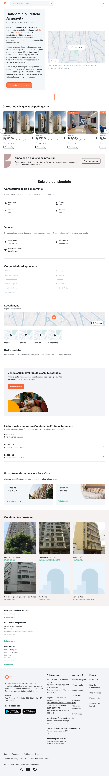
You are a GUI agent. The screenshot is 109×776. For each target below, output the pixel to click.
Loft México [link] (77, 714)
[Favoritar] (32, 138)
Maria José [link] (8, 629)
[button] (54, 319)
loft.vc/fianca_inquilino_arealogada (61, 703)
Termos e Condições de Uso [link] (15, 758)
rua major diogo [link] (9, 634)
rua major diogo (88, 65)
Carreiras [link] (76, 701)
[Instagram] (21, 770)
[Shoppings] (55, 334)
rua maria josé (78, 560)
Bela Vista (77, 65)
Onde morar (57, 65)
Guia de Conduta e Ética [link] (40, 758)
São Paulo (18, 32)
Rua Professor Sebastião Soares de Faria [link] (18, 631)
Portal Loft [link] (93, 680)
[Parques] (40, 334)
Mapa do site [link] (94, 698)
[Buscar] (51, 3)
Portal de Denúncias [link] (12, 754)
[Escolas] (26, 334)
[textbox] (32, 3)
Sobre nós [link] (76, 695)
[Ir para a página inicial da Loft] (7, 3)
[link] (91, 161)
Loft (49, 65)
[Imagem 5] (24, 131)
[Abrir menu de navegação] (103, 3)
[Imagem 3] (21, 131)
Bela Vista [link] (7, 655)
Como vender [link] (77, 685)
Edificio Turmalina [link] (10, 614)
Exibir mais (8, 617)
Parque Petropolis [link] (10, 650)
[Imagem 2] (84, 131)
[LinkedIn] (28, 770)
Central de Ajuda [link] (79, 680)
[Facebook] (35, 770)
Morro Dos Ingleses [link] (11, 652)
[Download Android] (13, 711)
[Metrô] (11, 334)
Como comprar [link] (78, 690)
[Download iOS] (29, 711)
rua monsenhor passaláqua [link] (13, 626)
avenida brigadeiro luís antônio (49, 560)
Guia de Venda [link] (95, 693)
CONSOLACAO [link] (9, 660)
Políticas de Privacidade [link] (33, 754)
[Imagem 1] (18, 131)
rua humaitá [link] (8, 637)
